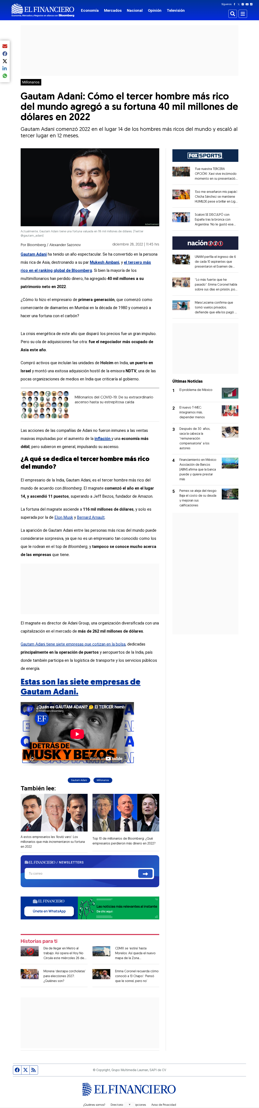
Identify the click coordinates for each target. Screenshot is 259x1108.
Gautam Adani (79, 780)
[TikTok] (252, 4)
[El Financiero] (43, 10)
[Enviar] (145, 873)
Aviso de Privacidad (163, 1105)
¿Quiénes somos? (94, 1105)
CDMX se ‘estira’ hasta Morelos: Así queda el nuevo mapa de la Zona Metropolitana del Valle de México (135, 958)
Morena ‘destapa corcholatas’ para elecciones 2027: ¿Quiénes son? (65, 976)
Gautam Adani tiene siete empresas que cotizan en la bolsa (73, 644)
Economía (90, 10)
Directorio (117, 1105)
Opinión (154, 10)
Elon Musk (63, 517)
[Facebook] (235, 4)
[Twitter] (239, 4)
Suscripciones (137, 1105)
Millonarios (31, 82)
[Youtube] (248, 4)
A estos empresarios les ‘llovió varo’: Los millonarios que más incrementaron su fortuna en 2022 (53, 842)
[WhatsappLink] (90, 907)
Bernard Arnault (91, 517)
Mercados (113, 10)
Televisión (176, 10)
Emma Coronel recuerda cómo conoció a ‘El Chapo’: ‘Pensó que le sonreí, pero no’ (137, 976)
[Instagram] (244, 4)
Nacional (135, 10)
